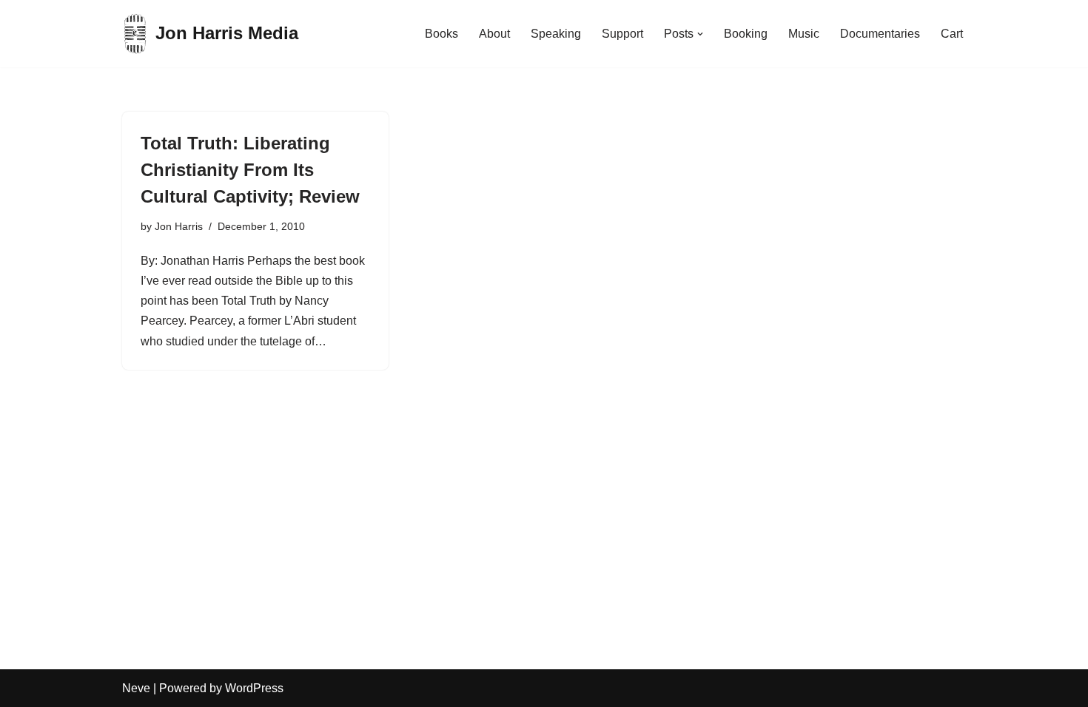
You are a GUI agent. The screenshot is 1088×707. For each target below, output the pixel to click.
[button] (700, 34)
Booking (746, 33)
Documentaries (880, 33)
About (494, 33)
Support (622, 33)
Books (441, 33)
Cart (952, 33)
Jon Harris (179, 226)
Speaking (556, 33)
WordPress (254, 688)
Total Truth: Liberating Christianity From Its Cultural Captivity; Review (250, 169)
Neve (136, 688)
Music (803, 33)
